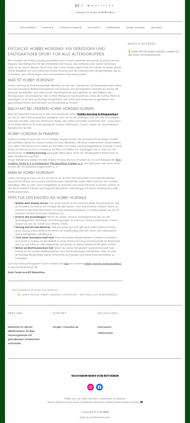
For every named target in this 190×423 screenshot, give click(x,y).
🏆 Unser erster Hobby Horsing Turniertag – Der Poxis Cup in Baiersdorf (68, 294)
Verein (46, 27)
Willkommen (28, 27)
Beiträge (156, 27)
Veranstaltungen (70, 27)
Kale (106, 412)
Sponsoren (113, 27)
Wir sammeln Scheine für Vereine (35, 290)
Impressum (105, 327)
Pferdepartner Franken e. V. (66, 163)
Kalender (94, 27)
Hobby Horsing (135, 27)
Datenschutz (105, 333)
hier (66, 263)
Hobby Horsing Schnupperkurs (97, 114)
